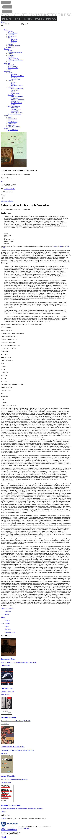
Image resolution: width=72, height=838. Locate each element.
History (3, 617)
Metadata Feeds (15, 101)
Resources (7, 71)
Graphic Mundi (12, 36)
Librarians (10, 80)
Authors (10, 72)
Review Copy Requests (17, 99)
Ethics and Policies (13, 58)
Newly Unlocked (12, 66)
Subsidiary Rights (16, 109)
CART (4, 22)
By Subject (14, 39)
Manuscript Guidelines (17, 76)
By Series (14, 41)
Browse (10, 37)
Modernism (6, 629)
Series (13, 91)
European (5, 620)
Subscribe (3, 818)
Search (2, 24)
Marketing (14, 77)
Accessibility (14, 111)
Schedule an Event (16, 103)
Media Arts (6, 611)
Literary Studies (5, 623)
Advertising (11, 57)
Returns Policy (12, 123)
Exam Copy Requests (14, 45)
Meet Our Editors (12, 122)
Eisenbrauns (11, 34)
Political (5, 614)
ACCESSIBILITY (23, 828)
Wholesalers (14, 98)
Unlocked (7, 63)
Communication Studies (7, 608)
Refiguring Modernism (7, 201)
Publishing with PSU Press (15, 60)
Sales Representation (17, 96)
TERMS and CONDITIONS (9, 830)
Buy (2, 181)
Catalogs (13, 42)
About (9, 69)
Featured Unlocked (13, 68)
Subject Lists (14, 90)
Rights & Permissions (14, 106)
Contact (13, 104)
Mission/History (12, 118)
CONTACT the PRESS (7, 828)
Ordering (10, 44)
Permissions (11, 55)
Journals (6, 49)
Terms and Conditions (14, 126)
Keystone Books (12, 33)
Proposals (14, 74)
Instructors (11, 87)
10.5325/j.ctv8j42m (9, 189)
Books (6, 30)
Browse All (11, 64)
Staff (9, 61)
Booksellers (11, 95)
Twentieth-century (8, 632)
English (5, 626)
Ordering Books (15, 79)
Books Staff (11, 47)
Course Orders (15, 93)
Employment (11, 125)
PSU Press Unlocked (17, 85)
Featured (10, 31)
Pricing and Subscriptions (15, 52)
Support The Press (13, 130)
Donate (6, 128)
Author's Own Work (17, 112)
